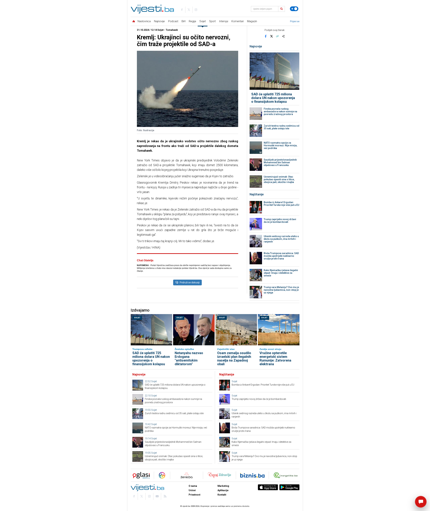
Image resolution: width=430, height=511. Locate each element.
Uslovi (192, 490)
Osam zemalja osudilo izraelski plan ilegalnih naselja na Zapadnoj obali (234, 358)
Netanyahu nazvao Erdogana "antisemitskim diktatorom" (189, 358)
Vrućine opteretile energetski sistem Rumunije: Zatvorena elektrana (275, 358)
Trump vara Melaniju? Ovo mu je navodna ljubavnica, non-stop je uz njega (281, 290)
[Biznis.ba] (252, 475)
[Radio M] (140, 475)
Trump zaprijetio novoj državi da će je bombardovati (280, 220)
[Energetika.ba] (286, 475)
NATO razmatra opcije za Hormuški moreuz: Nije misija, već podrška (280, 145)
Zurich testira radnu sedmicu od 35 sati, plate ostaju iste (281, 127)
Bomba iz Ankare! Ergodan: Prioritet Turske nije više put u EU (281, 203)
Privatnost (194, 494)
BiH (183, 21)
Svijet (202, 21)
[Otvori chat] (420, 501)
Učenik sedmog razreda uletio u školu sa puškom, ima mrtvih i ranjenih (281, 239)
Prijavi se (294, 21)
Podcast (173, 21)
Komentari (237, 21)
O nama (193, 486)
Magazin (252, 21)
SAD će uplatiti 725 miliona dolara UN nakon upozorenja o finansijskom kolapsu (273, 98)
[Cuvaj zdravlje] (219, 475)
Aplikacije (223, 490)
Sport (212, 21)
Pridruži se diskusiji (190, 282)
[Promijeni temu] (294, 8)
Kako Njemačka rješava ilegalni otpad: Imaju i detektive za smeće (281, 273)
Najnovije (159, 21)
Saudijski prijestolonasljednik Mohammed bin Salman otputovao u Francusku (280, 162)
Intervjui (223, 21)
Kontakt (222, 494)
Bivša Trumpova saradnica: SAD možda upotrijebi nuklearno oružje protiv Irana (281, 256)
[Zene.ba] (186, 475)
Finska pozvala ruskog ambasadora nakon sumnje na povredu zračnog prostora (280, 111)
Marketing (223, 486)
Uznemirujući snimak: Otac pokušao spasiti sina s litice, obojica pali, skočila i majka (279, 179)
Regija (192, 21)
